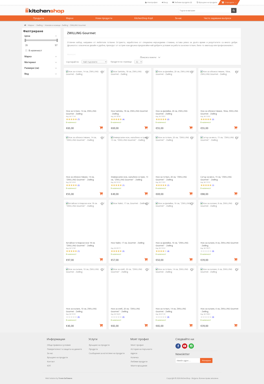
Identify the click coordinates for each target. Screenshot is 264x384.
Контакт (51, 361)
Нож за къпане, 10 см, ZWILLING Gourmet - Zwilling (81, 310)
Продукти (38, 18)
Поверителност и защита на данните (64, 349)
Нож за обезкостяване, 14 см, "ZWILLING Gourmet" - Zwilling (80, 178)
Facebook (178, 346)
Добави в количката (101, 127)
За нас (178, 18)
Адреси (134, 353)
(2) (168, 119)
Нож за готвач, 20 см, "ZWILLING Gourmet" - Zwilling (171, 178)
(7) (78, 119)
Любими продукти (139, 361)
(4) (123, 119)
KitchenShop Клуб (143, 18)
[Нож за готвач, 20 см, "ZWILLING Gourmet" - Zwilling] (175, 155)
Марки (69, 18)
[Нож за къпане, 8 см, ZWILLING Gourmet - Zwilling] (219, 221)
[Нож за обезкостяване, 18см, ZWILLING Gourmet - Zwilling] (219, 89)
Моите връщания (139, 365)
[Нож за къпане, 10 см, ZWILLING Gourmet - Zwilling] (85, 287)
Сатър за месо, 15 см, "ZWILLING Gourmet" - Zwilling (216, 178)
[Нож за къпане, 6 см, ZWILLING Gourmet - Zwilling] (219, 287)
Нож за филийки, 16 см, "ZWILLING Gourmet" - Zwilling (172, 244)
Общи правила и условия (59, 345)
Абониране (206, 361)
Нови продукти (103, 18)
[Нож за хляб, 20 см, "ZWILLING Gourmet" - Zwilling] (130, 287)
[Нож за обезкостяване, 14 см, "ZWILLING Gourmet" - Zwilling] (85, 155)
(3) (123, 251)
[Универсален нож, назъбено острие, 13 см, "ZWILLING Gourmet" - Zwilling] (130, 155)
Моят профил (137, 345)
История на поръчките (141, 349)
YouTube (184, 346)
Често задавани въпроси (217, 18)
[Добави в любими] (102, 72)
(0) (213, 251)
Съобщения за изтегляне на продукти (107, 353)
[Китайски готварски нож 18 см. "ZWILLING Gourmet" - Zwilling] (85, 221)
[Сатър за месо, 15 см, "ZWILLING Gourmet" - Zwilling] (219, 155)
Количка (134, 357)
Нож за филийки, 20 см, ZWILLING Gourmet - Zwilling (171, 112)
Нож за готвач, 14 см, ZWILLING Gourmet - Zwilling (81, 112)
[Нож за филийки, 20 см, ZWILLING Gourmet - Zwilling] (175, 89)
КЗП (49, 365)
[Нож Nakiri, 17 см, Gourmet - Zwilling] (130, 221)
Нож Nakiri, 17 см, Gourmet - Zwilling (127, 242)
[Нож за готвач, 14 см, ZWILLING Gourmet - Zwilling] (85, 89)
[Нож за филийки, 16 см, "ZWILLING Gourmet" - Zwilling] (175, 221)
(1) (123, 185)
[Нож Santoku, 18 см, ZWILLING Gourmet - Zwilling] (130, 89)
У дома (25, 25)
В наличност (35, 50)
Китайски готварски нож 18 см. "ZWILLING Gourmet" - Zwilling (80, 244)
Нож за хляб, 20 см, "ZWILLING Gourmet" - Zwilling (125, 310)
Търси (234, 10)
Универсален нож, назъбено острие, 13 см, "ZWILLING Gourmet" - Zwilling (129, 178)
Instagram (191, 346)
